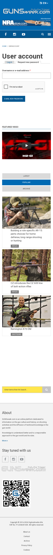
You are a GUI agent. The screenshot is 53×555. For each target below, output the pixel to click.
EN (44, 3)
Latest (26, 176)
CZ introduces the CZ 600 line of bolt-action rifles (27, 285)
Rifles (14, 246)
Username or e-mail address (16, 70)
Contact (27, 536)
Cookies (26, 550)
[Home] (26, 10)
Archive (26, 189)
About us (26, 532)
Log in (9, 62)
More (4, 441)
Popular (31, 182)
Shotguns (16, 334)
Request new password (29, 62)
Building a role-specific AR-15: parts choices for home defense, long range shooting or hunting (27, 235)
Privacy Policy (26, 545)
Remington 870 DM (21, 329)
